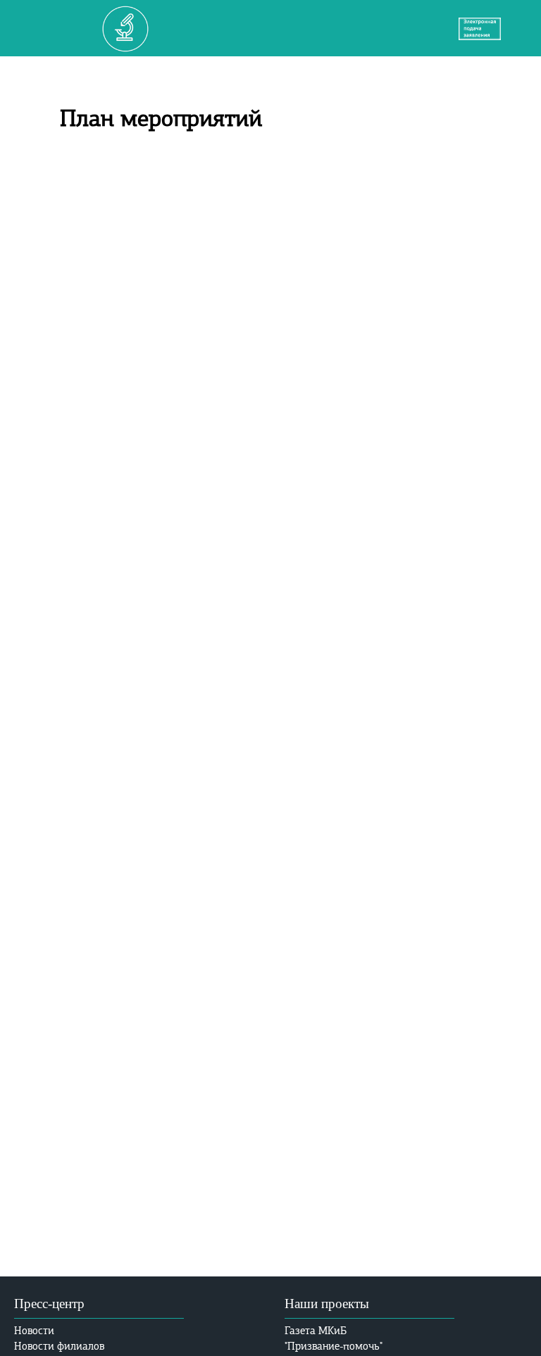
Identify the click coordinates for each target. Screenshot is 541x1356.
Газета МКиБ (316, 1330)
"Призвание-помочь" (334, 1346)
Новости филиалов (59, 1346)
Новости (34, 1330)
